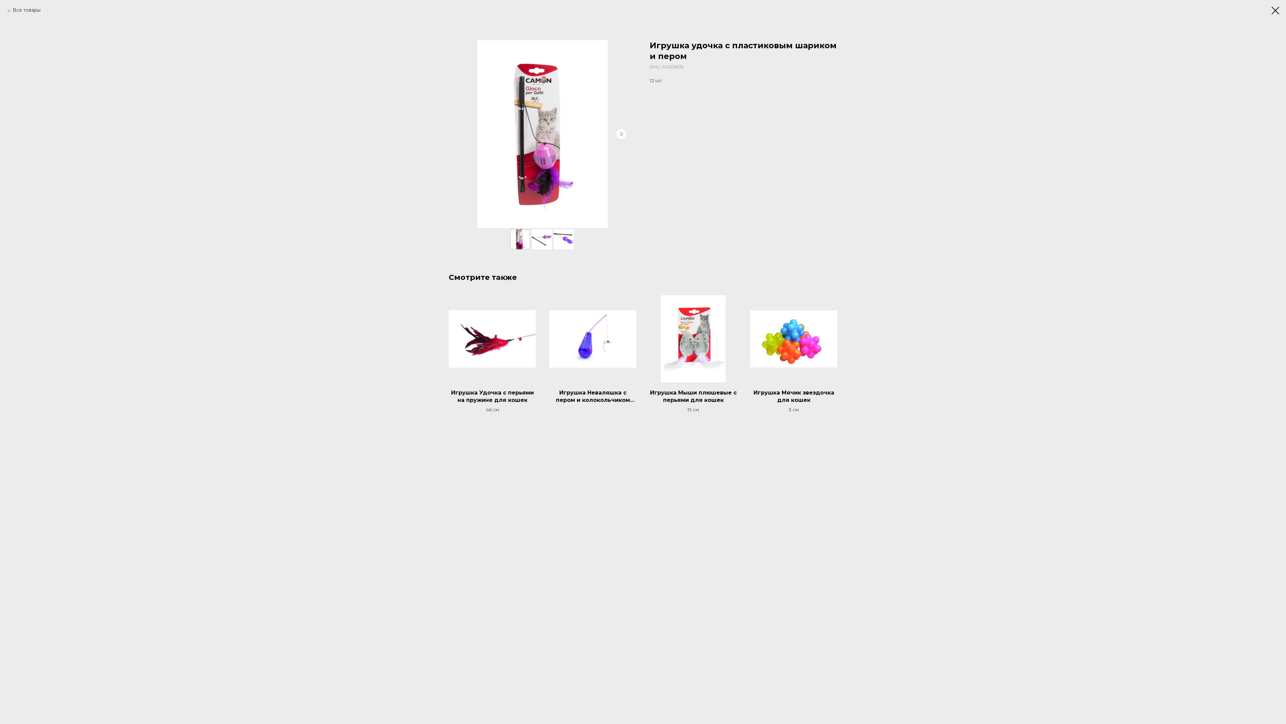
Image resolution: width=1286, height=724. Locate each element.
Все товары (27, 10)
